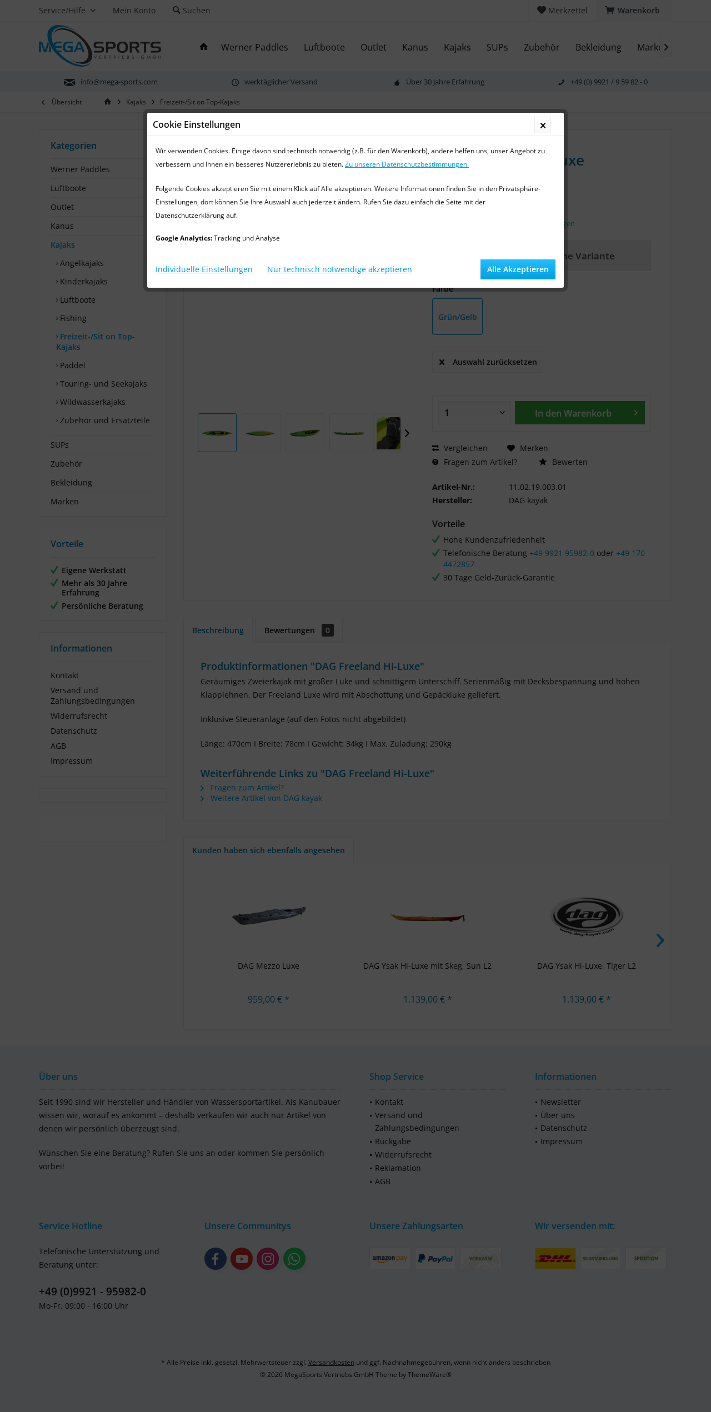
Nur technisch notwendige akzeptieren (339, 269)
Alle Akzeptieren (518, 269)
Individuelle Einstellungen (204, 269)
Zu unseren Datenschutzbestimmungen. (407, 164)
